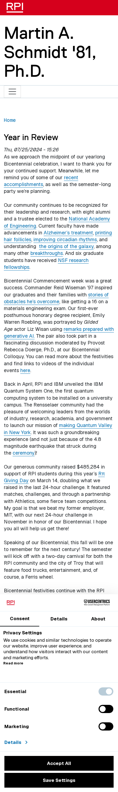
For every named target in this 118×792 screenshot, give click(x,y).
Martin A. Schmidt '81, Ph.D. (50, 51)
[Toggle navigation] (12, 92)
